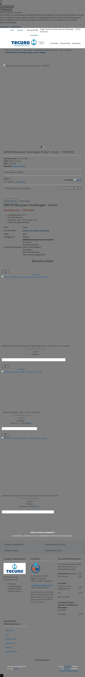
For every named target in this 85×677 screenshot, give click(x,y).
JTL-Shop (67, 669)
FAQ (12, 30)
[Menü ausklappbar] (6, 43)
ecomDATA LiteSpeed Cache (69, 671)
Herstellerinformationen (36, 349)
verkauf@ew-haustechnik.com (42, 585)
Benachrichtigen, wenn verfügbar (18, 188)
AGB (7, 634)
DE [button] (30, 423)
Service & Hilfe (32, 30)
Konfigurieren (6, 9)
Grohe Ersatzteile (19, 166)
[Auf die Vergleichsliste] (76, 188)
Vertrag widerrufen (42, 660)
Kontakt (20, 30)
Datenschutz (16, 27)
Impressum (4, 27)
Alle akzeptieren (7, 6)
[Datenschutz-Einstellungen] (1, 1)
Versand (22, 182)
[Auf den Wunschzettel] (79, 188)
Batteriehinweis (11, 651)
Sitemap (8, 647)
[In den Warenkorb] (68, 359)
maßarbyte (67, 666)
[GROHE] (77, 180)
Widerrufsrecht (11, 639)
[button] (34, 34)
